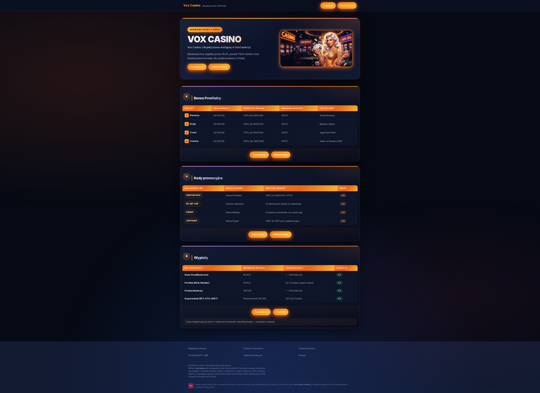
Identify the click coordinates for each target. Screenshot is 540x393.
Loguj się (328, 5)
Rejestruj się (347, 5)
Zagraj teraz (197, 67)
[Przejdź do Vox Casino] (316, 48)
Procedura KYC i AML (198, 355)
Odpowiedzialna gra (253, 355)
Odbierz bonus (219, 67)
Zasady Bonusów (307, 348)
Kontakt (302, 355)
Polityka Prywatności (253, 348)
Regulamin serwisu (197, 348)
